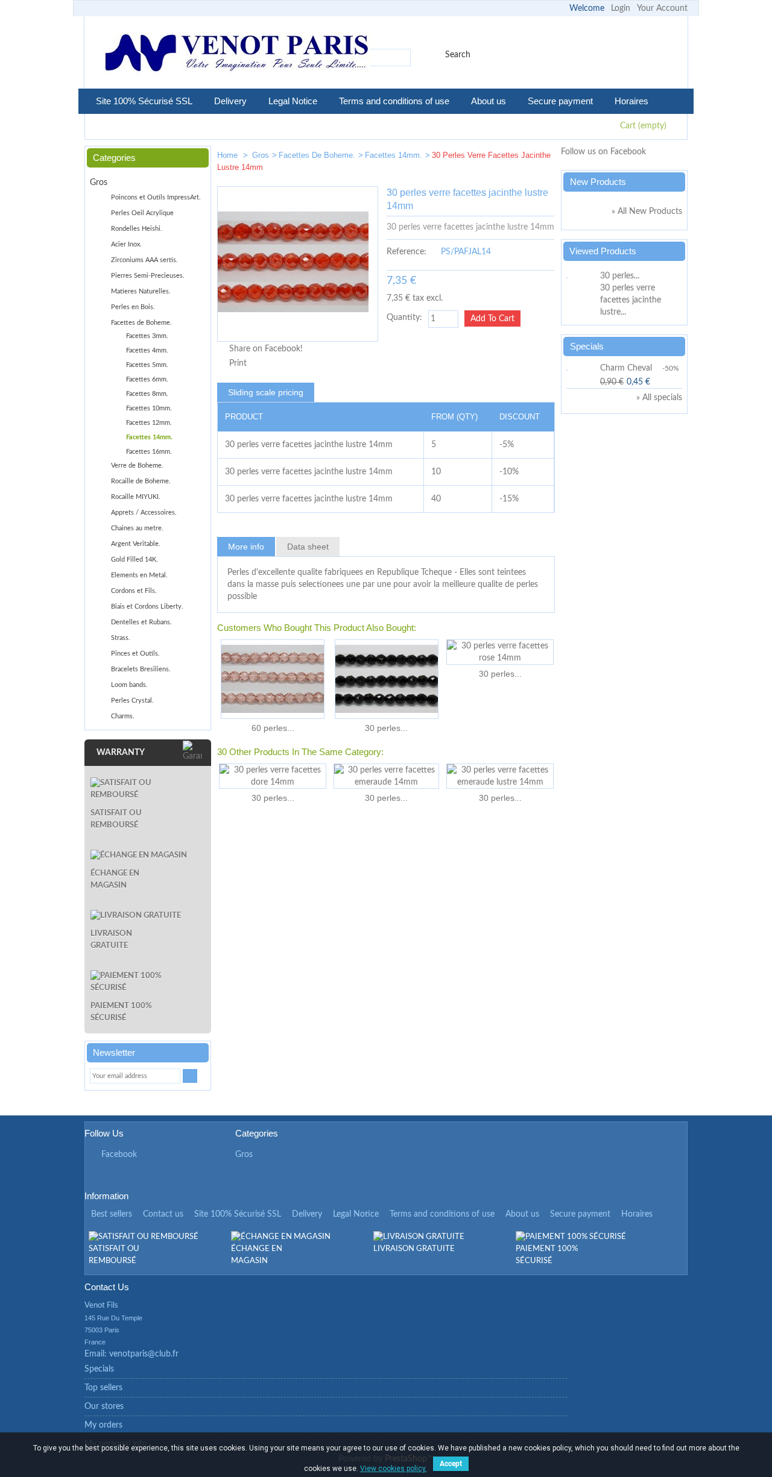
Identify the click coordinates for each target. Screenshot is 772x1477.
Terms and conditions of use (394, 101)
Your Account (662, 8)
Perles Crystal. (132, 700)
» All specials (659, 398)
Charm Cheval (626, 368)
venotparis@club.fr (144, 1354)
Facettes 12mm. (149, 422)
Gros (260, 155)
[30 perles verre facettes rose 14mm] (500, 652)
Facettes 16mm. (149, 451)
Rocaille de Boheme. (141, 481)
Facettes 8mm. (147, 393)
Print (238, 363)
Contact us (163, 1214)
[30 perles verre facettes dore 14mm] (272, 776)
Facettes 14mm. (393, 155)
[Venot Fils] (236, 54)
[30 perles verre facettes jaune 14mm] (540, 157)
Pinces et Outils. (135, 653)
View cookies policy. (393, 1468)
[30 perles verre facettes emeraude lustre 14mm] (500, 776)
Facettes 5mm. (147, 365)
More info (246, 546)
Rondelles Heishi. (136, 228)
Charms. (122, 716)
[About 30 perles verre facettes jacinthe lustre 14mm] (581, 276)
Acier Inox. (126, 244)
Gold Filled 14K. (134, 559)
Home (228, 155)
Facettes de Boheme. (317, 155)
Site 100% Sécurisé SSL (144, 101)
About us (488, 101)
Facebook (119, 1154)
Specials (587, 346)
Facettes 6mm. (147, 379)
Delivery (230, 101)
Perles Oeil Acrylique (142, 213)
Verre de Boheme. (137, 465)
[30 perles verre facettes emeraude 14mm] (386, 776)
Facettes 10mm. (149, 408)
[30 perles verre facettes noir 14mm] (386, 679)
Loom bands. (129, 685)
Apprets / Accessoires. (144, 512)
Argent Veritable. (135, 544)
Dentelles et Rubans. (141, 622)
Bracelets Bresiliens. (141, 669)
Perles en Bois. (133, 307)
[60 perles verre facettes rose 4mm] (272, 679)
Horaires (631, 101)
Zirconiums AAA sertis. (144, 260)
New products (598, 182)
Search (457, 55)
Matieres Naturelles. (141, 291)
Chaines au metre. (137, 528)
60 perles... (273, 728)
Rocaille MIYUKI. (135, 497)
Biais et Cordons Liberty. (147, 606)
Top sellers (103, 1388)
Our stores (104, 1406)
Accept (451, 1464)
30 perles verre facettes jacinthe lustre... (630, 300)
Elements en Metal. (139, 575)
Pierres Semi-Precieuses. (148, 275)
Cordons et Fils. (134, 591)
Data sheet (308, 546)
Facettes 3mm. (147, 336)
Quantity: (404, 317)
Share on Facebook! (266, 349)
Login (620, 8)
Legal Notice (292, 101)
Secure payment (560, 101)
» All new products (647, 211)
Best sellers (111, 1214)
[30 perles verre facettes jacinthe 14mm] (504, 157)
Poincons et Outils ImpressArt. (156, 197)
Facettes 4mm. (147, 350)
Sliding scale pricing (265, 392)
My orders (103, 1425)
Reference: (406, 252)
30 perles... (386, 728)
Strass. (120, 638)
